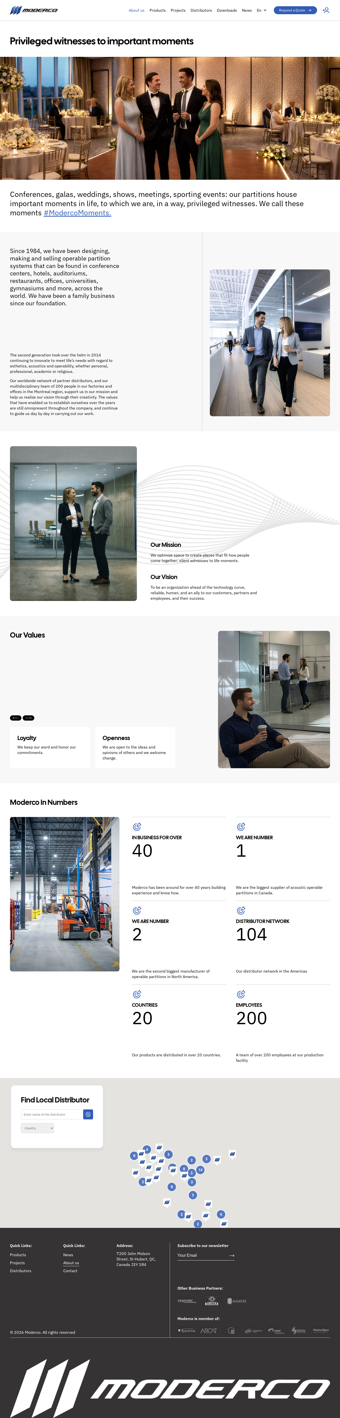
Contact (70, 1270)
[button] (217, 1161)
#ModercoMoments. (77, 212)
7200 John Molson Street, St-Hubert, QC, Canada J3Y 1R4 (136, 1259)
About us (137, 10)
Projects (178, 10)
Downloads (227, 10)
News (247, 10)
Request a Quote (292, 10)
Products (158, 10)
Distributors (201, 10)
